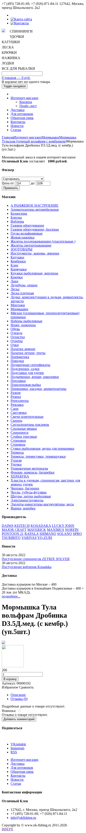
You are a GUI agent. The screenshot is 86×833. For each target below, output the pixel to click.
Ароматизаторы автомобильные (35, 209)
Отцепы (17, 341)
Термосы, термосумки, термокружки (38, 456)
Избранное (10, 687)
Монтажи (18, 305)
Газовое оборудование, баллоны (35, 229)
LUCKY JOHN (63, 526)
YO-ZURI (44, 538)
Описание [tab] (18, 695)
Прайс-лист (28, 106)
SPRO (77, 534)
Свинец (16, 420)
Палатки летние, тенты (28, 353)
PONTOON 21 (13, 534)
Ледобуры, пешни (24, 285)
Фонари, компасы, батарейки (32, 472)
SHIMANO (47, 534)
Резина (16, 397)
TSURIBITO (11, 538)
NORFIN (72, 530)
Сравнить (26, 687)
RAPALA (31, 534)
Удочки (16, 464)
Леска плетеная (22, 293)
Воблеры (17, 221)
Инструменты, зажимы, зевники (35, 253)
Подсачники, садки (25, 369)
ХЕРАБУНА (20, 476)
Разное (16, 393)
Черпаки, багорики (25, 488)
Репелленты (20, 401)
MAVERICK (36, 530)
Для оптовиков (22, 114)
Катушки (17, 257)
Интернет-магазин (24, 98)
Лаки (14, 281)
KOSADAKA (41, 526)
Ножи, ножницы (23, 325)
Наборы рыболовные (26, 321)
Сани (15, 409)
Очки (15, 345)
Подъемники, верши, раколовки (35, 377)
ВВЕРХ (7, 829)
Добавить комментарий (19, 719)
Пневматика (20, 357)
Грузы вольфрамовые (27, 233)
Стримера (18, 444)
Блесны (16, 217)
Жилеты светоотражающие (31, 245)
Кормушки (19, 269)
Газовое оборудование (27, 225)
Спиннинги (19, 432)
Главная (8, 137)
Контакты (18, 122)
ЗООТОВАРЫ (21, 249)
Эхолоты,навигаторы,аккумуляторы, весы (42, 504)
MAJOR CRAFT (14, 530)
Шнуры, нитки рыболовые (31, 496)
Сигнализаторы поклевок (30, 424)
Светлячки (19, 413)
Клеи (14, 265)
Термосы (17, 452)
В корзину (10, 679)
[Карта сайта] (21, 19)
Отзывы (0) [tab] (19, 699)
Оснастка (18, 337)
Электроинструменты (27, 500)
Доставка (17, 110)
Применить (11, 188)
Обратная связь (22, 118)
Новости (17, 126)
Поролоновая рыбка (26, 385)
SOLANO (64, 534)
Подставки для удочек (27, 373)
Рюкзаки (17, 405)
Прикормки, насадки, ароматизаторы (38, 389)
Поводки (17, 361)
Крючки (17, 277)
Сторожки (18, 440)
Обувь (15, 329)
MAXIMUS (55, 530)
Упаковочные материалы (29, 468)
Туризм (16, 460)
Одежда (16, 333)
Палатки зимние (23, 349)
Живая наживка (22, 237)
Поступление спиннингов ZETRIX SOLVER (36, 559)
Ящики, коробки (23, 508)
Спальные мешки (24, 428)
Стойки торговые (24, 436)
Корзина (25, 102)
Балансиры (19, 213)
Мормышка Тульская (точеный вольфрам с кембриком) (39, 139)
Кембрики (18, 261)
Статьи (16, 130)
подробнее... (11, 596)
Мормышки (50, 137)
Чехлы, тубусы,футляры (29, 492)
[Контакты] (20, 23)
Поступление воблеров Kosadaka (26, 567)
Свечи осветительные (27, 416)
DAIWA (7, 526)
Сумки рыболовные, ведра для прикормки (42, 448)
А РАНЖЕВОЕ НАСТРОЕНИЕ (34, 205)
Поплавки (18, 381)
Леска (15, 289)
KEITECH (22, 526)
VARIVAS (29, 538)
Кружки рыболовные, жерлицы (34, 273)
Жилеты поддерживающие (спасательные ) (43, 241)
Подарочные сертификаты (30, 365)
